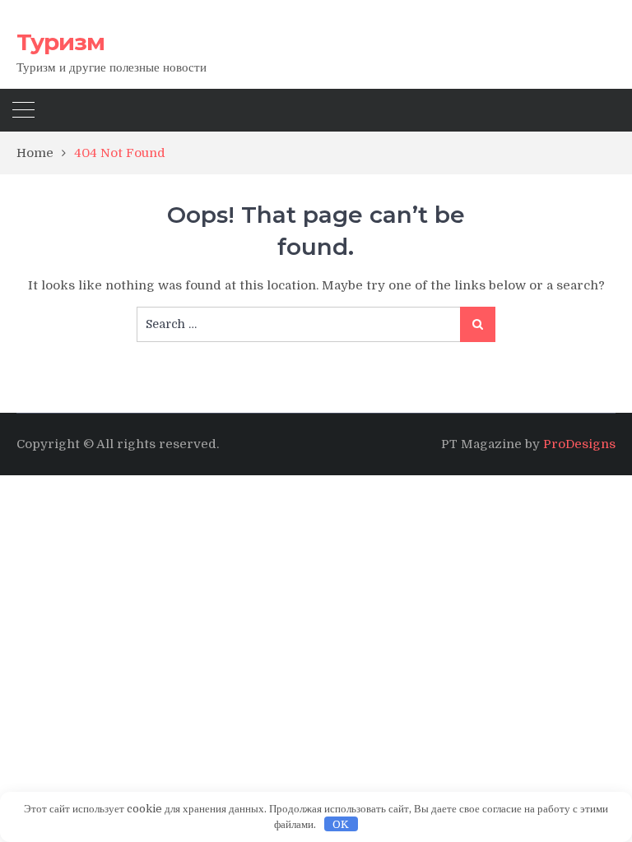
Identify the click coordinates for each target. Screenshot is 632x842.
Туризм (60, 42)
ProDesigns (579, 444)
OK (340, 824)
